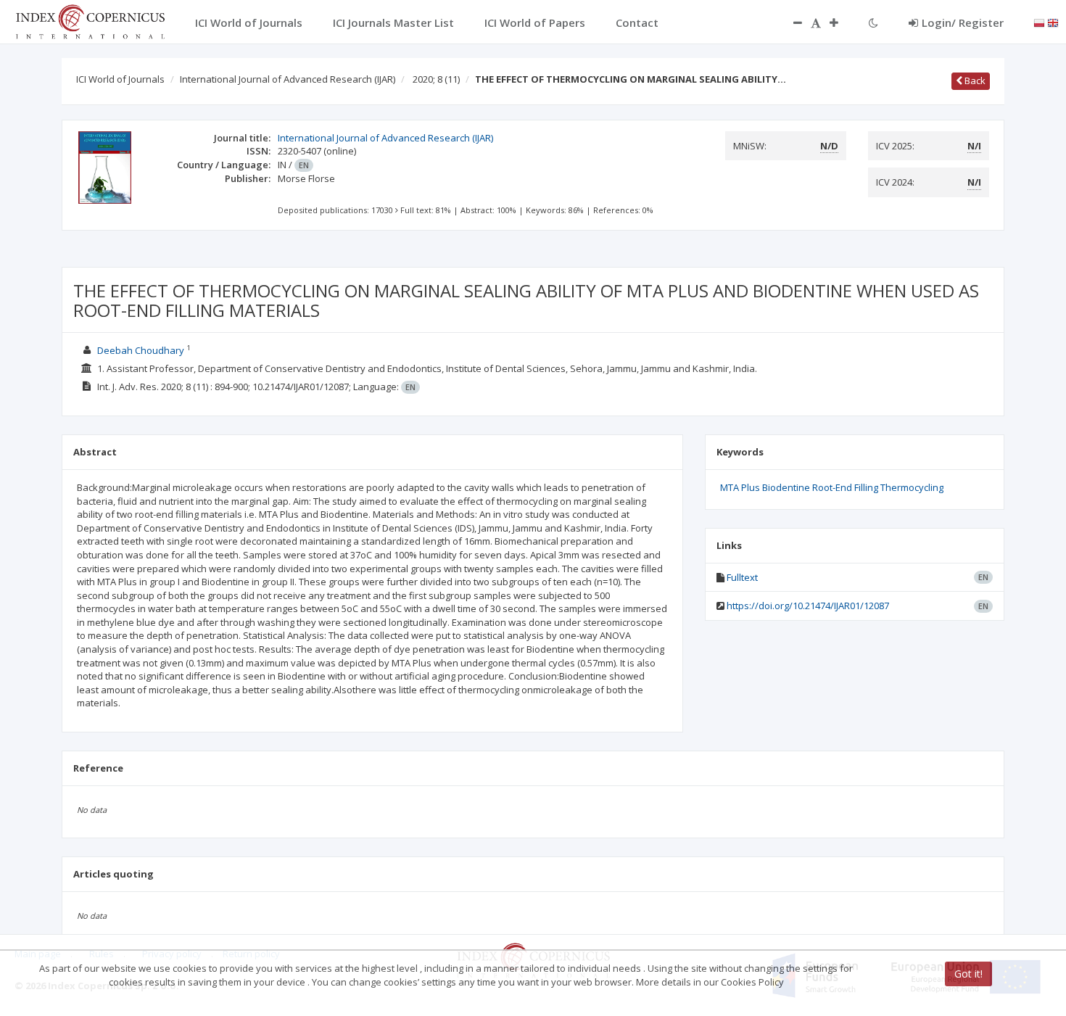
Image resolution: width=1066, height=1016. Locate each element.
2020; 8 (436, 79)
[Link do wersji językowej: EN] (1053, 21)
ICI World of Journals (120, 79)
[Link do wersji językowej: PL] (1039, 21)
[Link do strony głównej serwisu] (90, 20)
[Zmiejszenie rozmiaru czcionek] (790, 22)
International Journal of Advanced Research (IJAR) (287, 79)
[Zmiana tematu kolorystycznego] (873, 22)
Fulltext (742, 577)
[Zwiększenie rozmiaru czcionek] (841, 22)
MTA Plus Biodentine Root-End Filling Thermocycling (831, 487)
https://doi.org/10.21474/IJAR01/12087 (808, 605)
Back (974, 80)
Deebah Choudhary (140, 350)
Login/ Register (963, 22)
